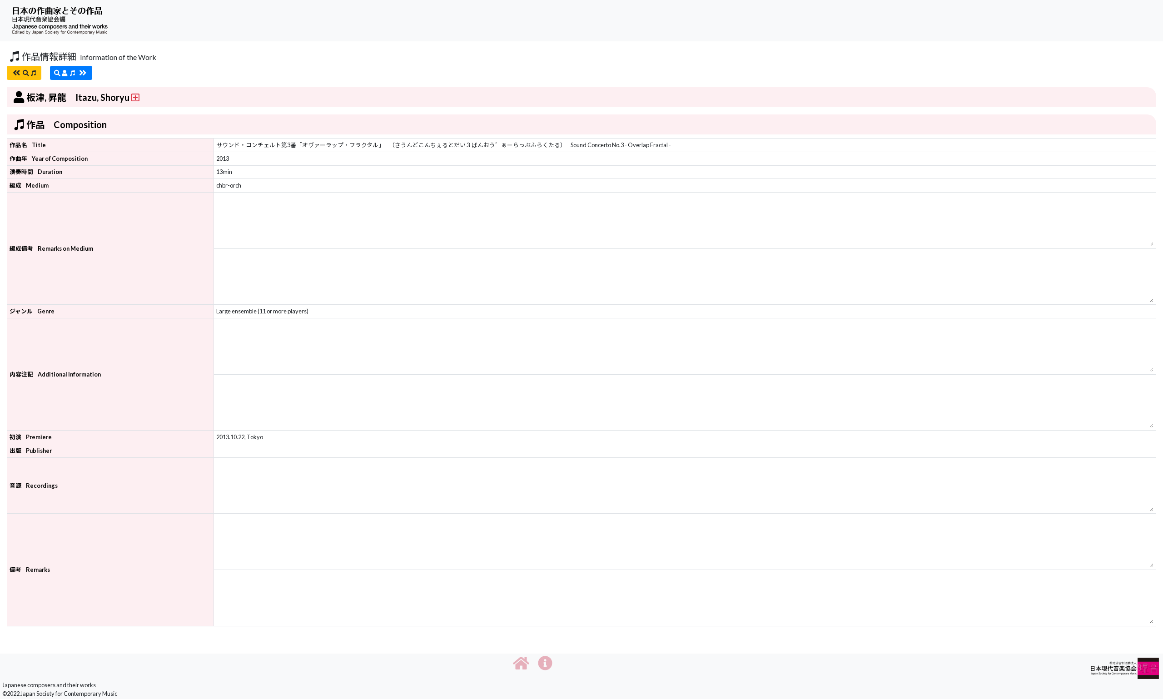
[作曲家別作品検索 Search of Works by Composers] (71, 73)
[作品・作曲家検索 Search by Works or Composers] (24, 73)
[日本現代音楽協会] (1125, 667)
